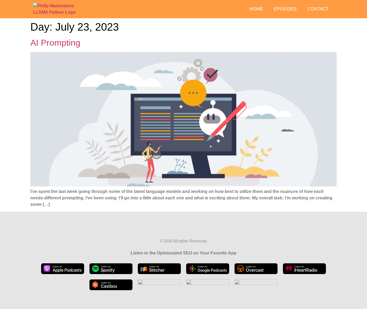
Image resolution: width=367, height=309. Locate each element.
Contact (318, 9)
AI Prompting (55, 43)
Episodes (285, 9)
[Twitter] (188, 227)
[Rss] (178, 227)
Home (256, 9)
